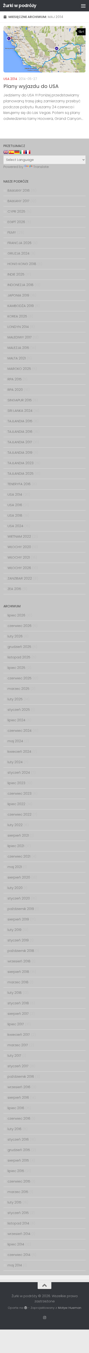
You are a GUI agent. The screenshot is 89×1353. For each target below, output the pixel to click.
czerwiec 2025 (19, 678)
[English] (5, 152)
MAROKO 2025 (19, 368)
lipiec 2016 (16, 1108)
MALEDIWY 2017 (20, 337)
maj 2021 (15, 866)
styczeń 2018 (18, 1003)
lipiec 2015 (16, 1170)
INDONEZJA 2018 (21, 284)
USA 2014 (10, 79)
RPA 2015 (15, 379)
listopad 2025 (19, 657)
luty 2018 (15, 992)
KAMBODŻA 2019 (21, 305)
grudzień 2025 (19, 646)
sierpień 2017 (18, 1013)
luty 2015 (14, 1202)
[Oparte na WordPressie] (25, 1307)
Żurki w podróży (20, 6)
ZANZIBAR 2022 (20, 578)
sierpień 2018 (18, 971)
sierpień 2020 (19, 877)
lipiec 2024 (16, 720)
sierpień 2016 (18, 1097)
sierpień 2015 (18, 1160)
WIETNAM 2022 (19, 536)
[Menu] (83, 5)
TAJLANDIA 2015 (20, 421)
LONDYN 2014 (18, 326)
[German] (16, 152)
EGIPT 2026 (16, 221)
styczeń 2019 (18, 940)
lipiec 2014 (16, 1244)
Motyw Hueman (69, 1308)
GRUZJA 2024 (18, 253)
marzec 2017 (18, 1045)
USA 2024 (15, 525)
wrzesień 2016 (19, 1087)
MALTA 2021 (17, 358)
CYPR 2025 (16, 211)
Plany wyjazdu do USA (31, 86)
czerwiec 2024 (19, 730)
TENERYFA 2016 (19, 484)
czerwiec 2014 (19, 1254)
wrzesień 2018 (19, 961)
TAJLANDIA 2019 (20, 452)
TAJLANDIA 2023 (21, 463)
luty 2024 (15, 762)
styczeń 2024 (19, 772)
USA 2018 (15, 515)
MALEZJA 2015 (18, 347)
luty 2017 (14, 1055)
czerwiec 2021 (19, 856)
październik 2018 (21, 950)
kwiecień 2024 (19, 751)
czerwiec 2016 (19, 1118)
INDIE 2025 (16, 274)
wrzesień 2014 (19, 1233)
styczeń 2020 (19, 898)
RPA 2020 (15, 389)
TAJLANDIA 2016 (20, 431)
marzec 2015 (18, 1191)
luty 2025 (15, 699)
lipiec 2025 (16, 667)
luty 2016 (14, 1128)
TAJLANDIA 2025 (21, 473)
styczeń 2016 (18, 1139)
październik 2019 (21, 908)
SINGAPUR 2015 (20, 400)
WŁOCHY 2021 (19, 557)
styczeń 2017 (18, 1066)
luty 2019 (14, 929)
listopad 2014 (18, 1223)
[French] (27, 152)
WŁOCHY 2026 (19, 567)
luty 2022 (15, 824)
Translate (41, 166)
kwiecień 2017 (19, 1034)
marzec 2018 (18, 982)
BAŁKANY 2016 (19, 190)
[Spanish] (11, 152)
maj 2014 (15, 1265)
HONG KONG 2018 (22, 263)
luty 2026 (15, 636)
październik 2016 (21, 1076)
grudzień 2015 (19, 1149)
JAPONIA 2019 (18, 295)
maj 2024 (15, 741)
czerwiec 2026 (19, 625)
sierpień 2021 (18, 835)
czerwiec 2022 (19, 814)
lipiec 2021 (16, 845)
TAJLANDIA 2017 (20, 442)
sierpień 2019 (18, 919)
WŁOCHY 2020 (19, 546)
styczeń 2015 (18, 1212)
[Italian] (22, 152)
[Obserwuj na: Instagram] (44, 1317)
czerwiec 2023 (19, 793)
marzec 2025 (18, 688)
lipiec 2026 (16, 615)
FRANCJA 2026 (19, 242)
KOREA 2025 (17, 316)
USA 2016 (15, 505)
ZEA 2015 (14, 588)
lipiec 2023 (16, 783)
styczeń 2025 (19, 709)
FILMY (12, 232)
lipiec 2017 (16, 1024)
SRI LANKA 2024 (20, 410)
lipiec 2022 (16, 803)
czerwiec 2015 (19, 1181)
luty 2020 (15, 887)
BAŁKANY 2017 (18, 200)
